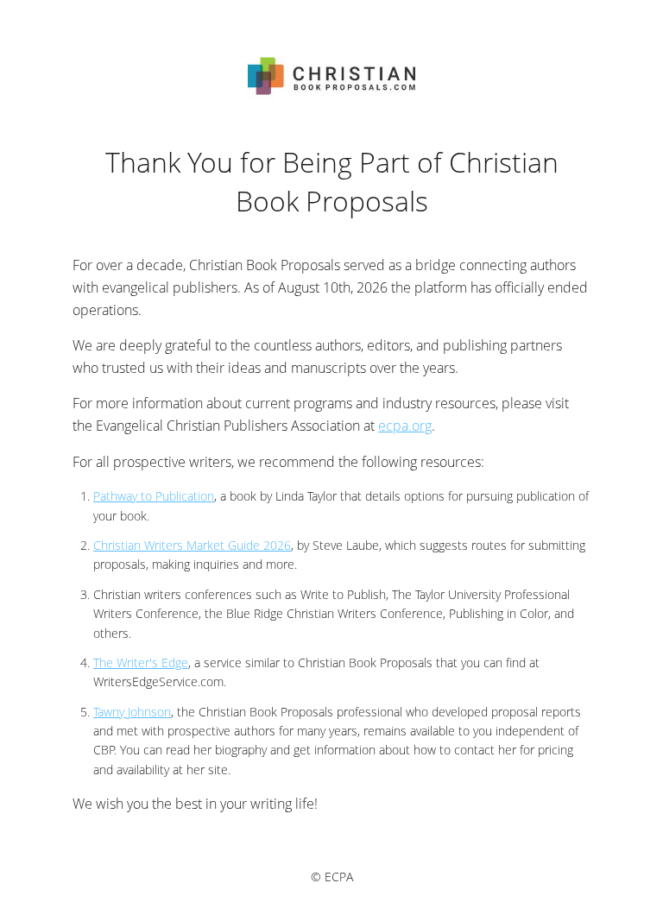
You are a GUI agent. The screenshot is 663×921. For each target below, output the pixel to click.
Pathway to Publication (153, 496)
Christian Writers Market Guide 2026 (192, 545)
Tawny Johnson (132, 711)
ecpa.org (405, 425)
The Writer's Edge (140, 662)
